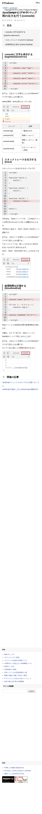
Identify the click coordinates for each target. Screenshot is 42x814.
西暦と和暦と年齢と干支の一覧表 (15, 675)
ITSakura (8, 3)
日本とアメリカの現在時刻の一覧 (15, 672)
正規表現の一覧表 (10, 669)
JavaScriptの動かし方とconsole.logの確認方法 (20, 389)
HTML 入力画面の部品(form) (14, 767)
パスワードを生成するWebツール (15, 660)
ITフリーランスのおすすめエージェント (17, 678)
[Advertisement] (21, 416)
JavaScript (13, 8)
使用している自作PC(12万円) (14, 774)
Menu (38, 3)
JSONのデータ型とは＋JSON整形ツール (18, 663)
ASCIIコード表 (9, 666)
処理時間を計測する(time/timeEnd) (19, 44)
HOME (5, 8)
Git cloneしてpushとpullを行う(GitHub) (17, 771)
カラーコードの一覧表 (11, 657)
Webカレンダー (9, 654)
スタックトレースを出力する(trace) (19, 40)
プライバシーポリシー (25, 12)
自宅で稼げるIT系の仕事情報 (14, 681)
